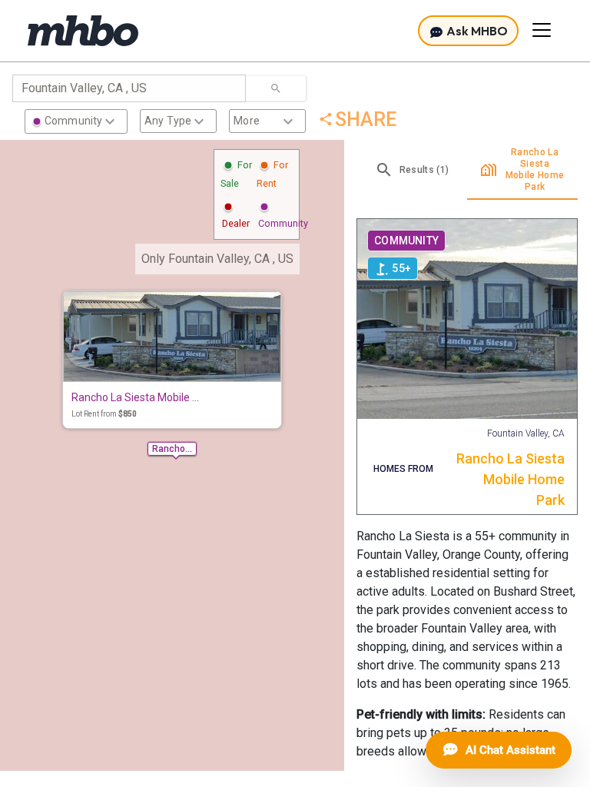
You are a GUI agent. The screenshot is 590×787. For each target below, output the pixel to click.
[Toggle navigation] (541, 30)
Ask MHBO (476, 30)
